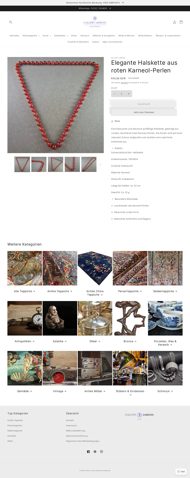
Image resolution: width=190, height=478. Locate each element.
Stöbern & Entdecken (130, 391)
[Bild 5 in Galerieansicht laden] (88, 164)
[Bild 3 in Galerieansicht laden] (55, 164)
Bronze (128, 341)
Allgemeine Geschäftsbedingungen (83, 441)
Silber (93, 341)
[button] (10, 22)
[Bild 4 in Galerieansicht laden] (72, 164)
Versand (124, 82)
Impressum (71, 425)
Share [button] (117, 121)
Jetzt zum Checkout (144, 112)
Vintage (58, 391)
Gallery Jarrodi (90, 471)
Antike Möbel (93, 391)
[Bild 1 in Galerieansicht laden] (22, 164)
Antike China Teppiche (94, 293)
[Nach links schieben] (10, 164)
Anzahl (114, 88)
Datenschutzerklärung (77, 435)
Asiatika (58, 341)
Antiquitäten (23, 341)
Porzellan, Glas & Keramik (165, 343)
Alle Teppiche (23, 291)
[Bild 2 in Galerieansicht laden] (38, 164)
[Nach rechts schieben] (100, 164)
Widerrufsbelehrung (75, 430)
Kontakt (70, 420)
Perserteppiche (128, 291)
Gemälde (23, 391)
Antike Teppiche (58, 291)
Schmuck (163, 391)
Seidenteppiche (163, 291)
